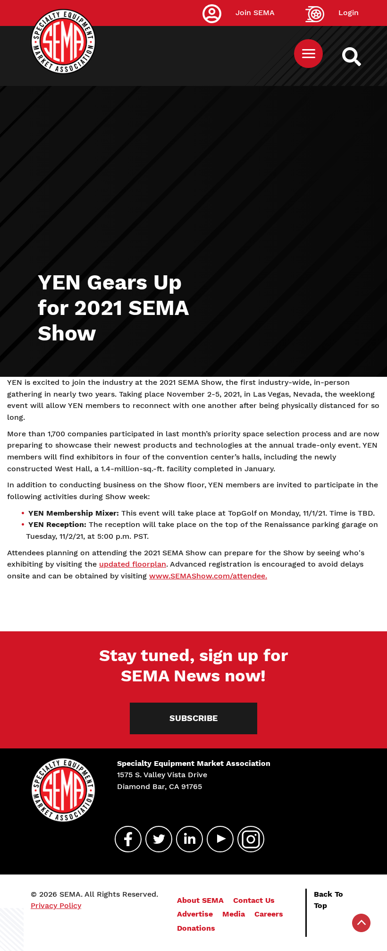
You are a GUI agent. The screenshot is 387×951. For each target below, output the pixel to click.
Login (348, 12)
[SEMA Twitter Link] (154, 839)
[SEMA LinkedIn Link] (185, 839)
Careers (268, 913)
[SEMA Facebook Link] (124, 839)
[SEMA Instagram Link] (246, 839)
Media (233, 913)
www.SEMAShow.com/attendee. (208, 575)
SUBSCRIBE (193, 718)
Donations (196, 928)
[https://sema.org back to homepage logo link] (360, 56)
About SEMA (200, 900)
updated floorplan (132, 564)
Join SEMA (255, 12)
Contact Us (254, 900)
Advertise (195, 913)
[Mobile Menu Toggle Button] (308, 53)
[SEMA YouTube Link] (216, 839)
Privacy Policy (56, 905)
